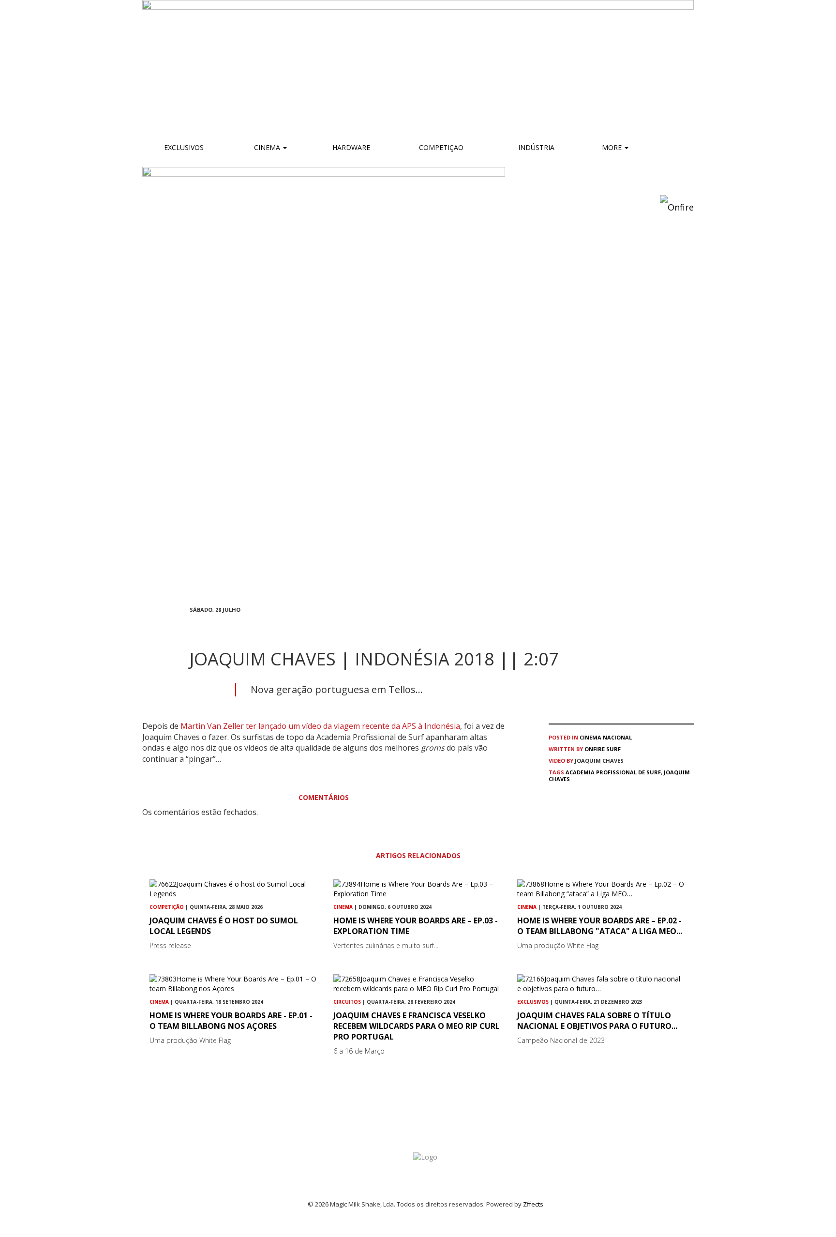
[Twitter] (216, 627)
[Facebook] (192, 627)
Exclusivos (184, 147)
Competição (440, 147)
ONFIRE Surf (602, 749)
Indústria (535, 147)
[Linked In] (239, 627)
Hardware (351, 147)
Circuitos (347, 1001)
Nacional (617, 737)
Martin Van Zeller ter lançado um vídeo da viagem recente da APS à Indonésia (320, 726)
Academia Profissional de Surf (613, 772)
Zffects (533, 1204)
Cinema (267, 147)
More (613, 147)
